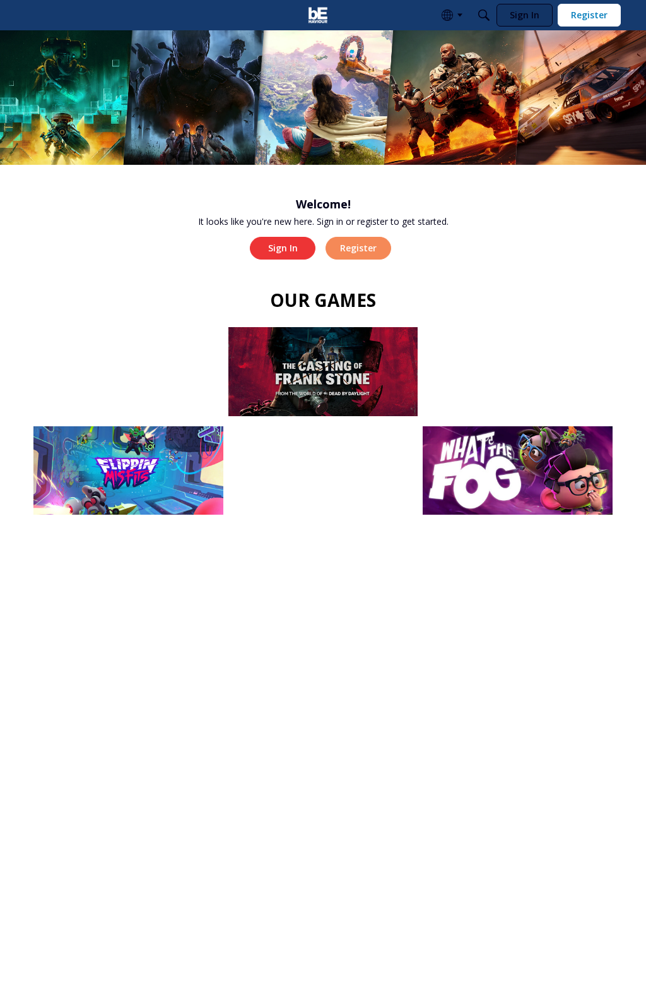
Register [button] (358, 248)
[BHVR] (318, 15)
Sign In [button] (283, 248)
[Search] (484, 15)
